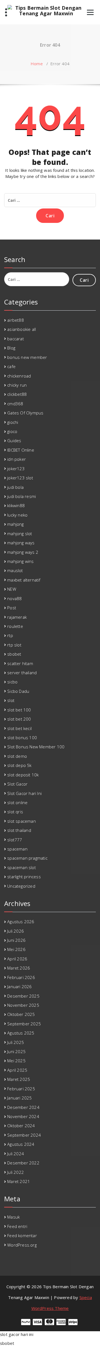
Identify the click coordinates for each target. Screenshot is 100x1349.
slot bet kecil (19, 728)
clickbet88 (17, 394)
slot (10, 700)
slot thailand (19, 830)
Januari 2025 (19, 1098)
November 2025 (23, 1005)
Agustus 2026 (20, 921)
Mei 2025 (16, 1060)
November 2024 (23, 1116)
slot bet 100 (19, 710)
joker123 (16, 468)
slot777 (14, 839)
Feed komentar (22, 1235)
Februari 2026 (21, 977)
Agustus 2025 (20, 1033)
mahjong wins (20, 561)
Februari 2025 (21, 1088)
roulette (15, 626)
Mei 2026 (16, 949)
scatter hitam (20, 663)
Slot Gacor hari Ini (24, 793)
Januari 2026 (19, 986)
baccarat (15, 338)
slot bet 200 (19, 719)
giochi (12, 422)
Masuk (13, 1217)
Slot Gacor (17, 784)
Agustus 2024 (20, 1144)
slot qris (15, 811)
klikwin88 (16, 505)
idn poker (16, 459)
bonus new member (27, 357)
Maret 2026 (18, 968)
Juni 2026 (16, 940)
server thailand (22, 672)
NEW (11, 589)
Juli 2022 (15, 1172)
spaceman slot (21, 867)
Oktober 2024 (21, 1125)
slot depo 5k (19, 765)
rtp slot (14, 645)
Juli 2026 (15, 931)
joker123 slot (20, 477)
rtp (10, 635)
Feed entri (17, 1226)
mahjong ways (20, 542)
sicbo (12, 681)
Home (37, 63)
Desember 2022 (23, 1163)
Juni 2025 (16, 1051)
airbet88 (15, 320)
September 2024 (24, 1135)
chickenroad (19, 376)
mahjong (15, 524)
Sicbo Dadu (18, 691)
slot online (17, 802)
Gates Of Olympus (25, 413)
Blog (11, 348)
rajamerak (17, 617)
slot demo (17, 756)
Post (11, 607)
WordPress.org (22, 1245)
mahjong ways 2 (22, 552)
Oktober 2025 (21, 1014)
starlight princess (24, 876)
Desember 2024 (23, 1107)
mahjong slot (19, 533)
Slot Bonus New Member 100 (35, 746)
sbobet (14, 654)
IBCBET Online (20, 450)
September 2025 (24, 1023)
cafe (11, 366)
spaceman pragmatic (27, 858)
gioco (12, 431)
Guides (14, 440)
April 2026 (17, 959)
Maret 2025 (18, 1079)
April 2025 (17, 1070)
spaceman (17, 849)
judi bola (15, 487)
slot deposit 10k (23, 774)
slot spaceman (21, 821)
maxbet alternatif (23, 580)
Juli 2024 (15, 1153)
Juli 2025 (15, 1042)
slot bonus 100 (22, 737)
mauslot (15, 570)
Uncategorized (21, 886)
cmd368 (15, 403)
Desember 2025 (23, 996)
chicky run (17, 385)
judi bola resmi (21, 496)
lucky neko (17, 515)
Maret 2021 (18, 1181)
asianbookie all (21, 329)
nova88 (14, 598)
